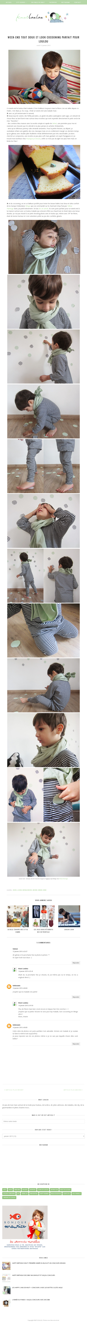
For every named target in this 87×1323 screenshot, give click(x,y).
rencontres (34, 1193)
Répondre (76, 963)
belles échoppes (56, 1193)
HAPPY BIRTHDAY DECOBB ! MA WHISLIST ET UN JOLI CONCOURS (33, 1275)
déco (4, 1189)
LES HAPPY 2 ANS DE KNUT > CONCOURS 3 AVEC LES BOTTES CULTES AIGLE (37, 1288)
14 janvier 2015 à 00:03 (20, 988)
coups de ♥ (66, 1193)
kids (15, 890)
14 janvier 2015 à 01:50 (25, 1005)
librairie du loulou (9, 1197)
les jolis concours (9, 1193)
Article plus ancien (72, 1090)
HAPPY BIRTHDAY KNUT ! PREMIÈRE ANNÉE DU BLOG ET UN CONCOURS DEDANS (39, 1263)
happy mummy (44, 1193)
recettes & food (65, 1189)
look (19, 890)
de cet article (43, 208)
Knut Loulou (23, 968)
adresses (33, 1189)
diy (18, 1193)
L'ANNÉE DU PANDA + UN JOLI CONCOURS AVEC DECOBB (31, 1300)
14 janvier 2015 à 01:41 (25, 971)
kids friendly (76, 1193)
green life (25, 1193)
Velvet (54, 123)
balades (25, 1189)
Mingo (28, 206)
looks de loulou (43, 1189)
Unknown (16, 986)
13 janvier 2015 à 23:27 (20, 951)
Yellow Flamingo (63, 879)
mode (35, 890)
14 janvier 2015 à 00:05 (20, 1027)
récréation (54, 1189)
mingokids (27, 890)
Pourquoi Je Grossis (33, 139)
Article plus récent (15, 1090)
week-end (42, 890)
